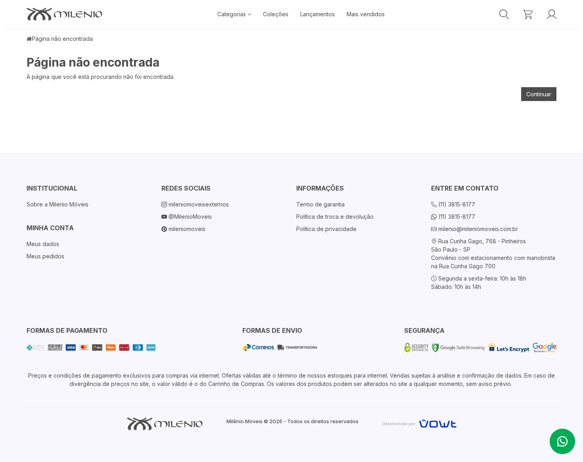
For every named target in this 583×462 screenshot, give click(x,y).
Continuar (538, 94)
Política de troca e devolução (335, 216)
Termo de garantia (320, 204)
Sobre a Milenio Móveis (57, 204)
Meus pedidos (45, 256)
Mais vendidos (366, 14)
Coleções (275, 14)
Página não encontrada (62, 38)
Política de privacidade (326, 228)
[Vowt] (419, 423)
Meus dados (43, 244)
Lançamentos (317, 14)
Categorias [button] (232, 14)
